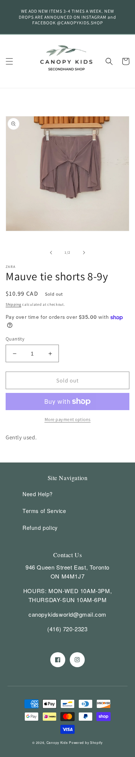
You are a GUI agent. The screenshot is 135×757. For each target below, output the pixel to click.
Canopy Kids (57, 742)
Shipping (13, 304)
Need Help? (37, 494)
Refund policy (40, 527)
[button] (9, 61)
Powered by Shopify (86, 742)
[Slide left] (51, 252)
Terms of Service (44, 511)
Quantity (15, 339)
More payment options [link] (68, 419)
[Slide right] (84, 252)
